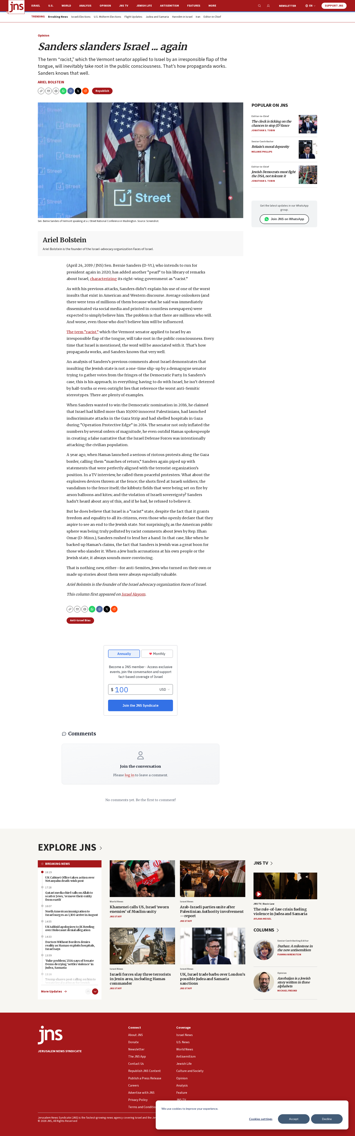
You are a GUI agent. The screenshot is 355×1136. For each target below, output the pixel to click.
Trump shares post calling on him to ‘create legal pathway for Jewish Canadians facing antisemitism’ (70, 982)
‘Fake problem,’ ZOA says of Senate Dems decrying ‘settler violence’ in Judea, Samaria (69, 964)
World (66, 6)
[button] (56, 91)
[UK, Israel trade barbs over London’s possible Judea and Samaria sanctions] (212, 946)
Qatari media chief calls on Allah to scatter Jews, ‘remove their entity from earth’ (69, 896)
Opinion (105, 6)
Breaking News (57, 863)
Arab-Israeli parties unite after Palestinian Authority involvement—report (212, 911)
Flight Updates (133, 17)
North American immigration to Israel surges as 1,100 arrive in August (71, 913)
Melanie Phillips (261, 152)
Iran (198, 17)
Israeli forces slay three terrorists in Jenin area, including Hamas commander (140, 979)
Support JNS (334, 6)
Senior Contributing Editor (293, 941)
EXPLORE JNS (68, 848)
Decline (327, 1119)
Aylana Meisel (262, 919)
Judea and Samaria (157, 17)
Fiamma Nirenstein (289, 954)
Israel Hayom (133, 594)
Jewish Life (144, 6)
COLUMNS (264, 930)
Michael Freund (287, 990)
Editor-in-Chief (212, 17)
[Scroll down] (95, 991)
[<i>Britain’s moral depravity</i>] (308, 149)
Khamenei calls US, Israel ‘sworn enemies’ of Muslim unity (139, 909)
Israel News (186, 901)
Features (193, 6)
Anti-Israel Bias (80, 620)
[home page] (16, 7)
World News (116, 901)
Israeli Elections (81, 17)
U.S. (50, 6)
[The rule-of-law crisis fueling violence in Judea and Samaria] (285, 886)
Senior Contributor (262, 141)
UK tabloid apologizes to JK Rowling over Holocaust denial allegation (70, 928)
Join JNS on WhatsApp (287, 219)
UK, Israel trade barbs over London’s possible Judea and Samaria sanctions (212, 979)
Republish (102, 91)
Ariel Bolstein (51, 82)
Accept (294, 1119)
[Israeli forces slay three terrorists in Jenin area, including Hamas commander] (142, 946)
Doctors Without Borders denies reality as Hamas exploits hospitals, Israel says (70, 945)
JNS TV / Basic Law (264, 904)
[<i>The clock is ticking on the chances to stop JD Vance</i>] (308, 124)
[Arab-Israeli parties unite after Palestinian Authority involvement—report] (212, 878)
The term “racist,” (83, 332)
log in (129, 775)
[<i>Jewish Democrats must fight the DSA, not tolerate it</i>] (308, 174)
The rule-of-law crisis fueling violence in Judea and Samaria (280, 911)
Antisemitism (169, 6)
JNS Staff (116, 916)
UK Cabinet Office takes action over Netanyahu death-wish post (70, 879)
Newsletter (287, 6)
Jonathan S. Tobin (263, 130)
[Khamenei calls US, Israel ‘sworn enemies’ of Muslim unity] (142, 878)
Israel (35, 6)
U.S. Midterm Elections (107, 17)
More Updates (51, 992)
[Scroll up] (88, 991)
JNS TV (123, 6)
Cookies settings (260, 1119)
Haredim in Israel (182, 17)
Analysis (85, 6)
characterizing (103, 278)
